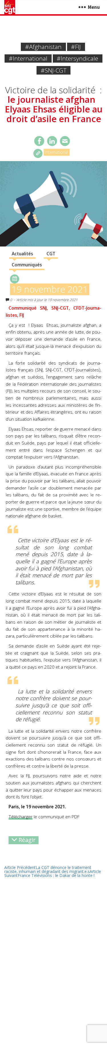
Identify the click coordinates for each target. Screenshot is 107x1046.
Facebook (39, 141)
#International (28, 58)
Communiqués (27, 265)
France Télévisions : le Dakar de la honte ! (52, 873)
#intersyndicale (77, 58)
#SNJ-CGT (53, 70)
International (56, 152)
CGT (51, 254)
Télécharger (21, 817)
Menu (94, 7)
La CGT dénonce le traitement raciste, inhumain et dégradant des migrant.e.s (47, 869)
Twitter (52, 141)
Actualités (22, 254)
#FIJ (76, 47)
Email (65, 141)
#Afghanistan (43, 47)
